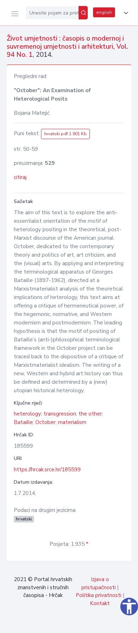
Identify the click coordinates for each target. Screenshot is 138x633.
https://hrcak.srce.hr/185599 (47, 469)
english (104, 12)
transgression (60, 413)
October (45, 422)
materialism (72, 422)
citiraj (20, 177)
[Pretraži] (83, 12)
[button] (124, 13)
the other (90, 413)
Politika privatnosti (98, 595)
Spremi (81, 624)
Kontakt (100, 603)
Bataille (23, 422)
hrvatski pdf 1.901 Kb (65, 134)
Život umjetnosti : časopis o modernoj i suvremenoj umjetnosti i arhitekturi (65, 42)
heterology (27, 413)
